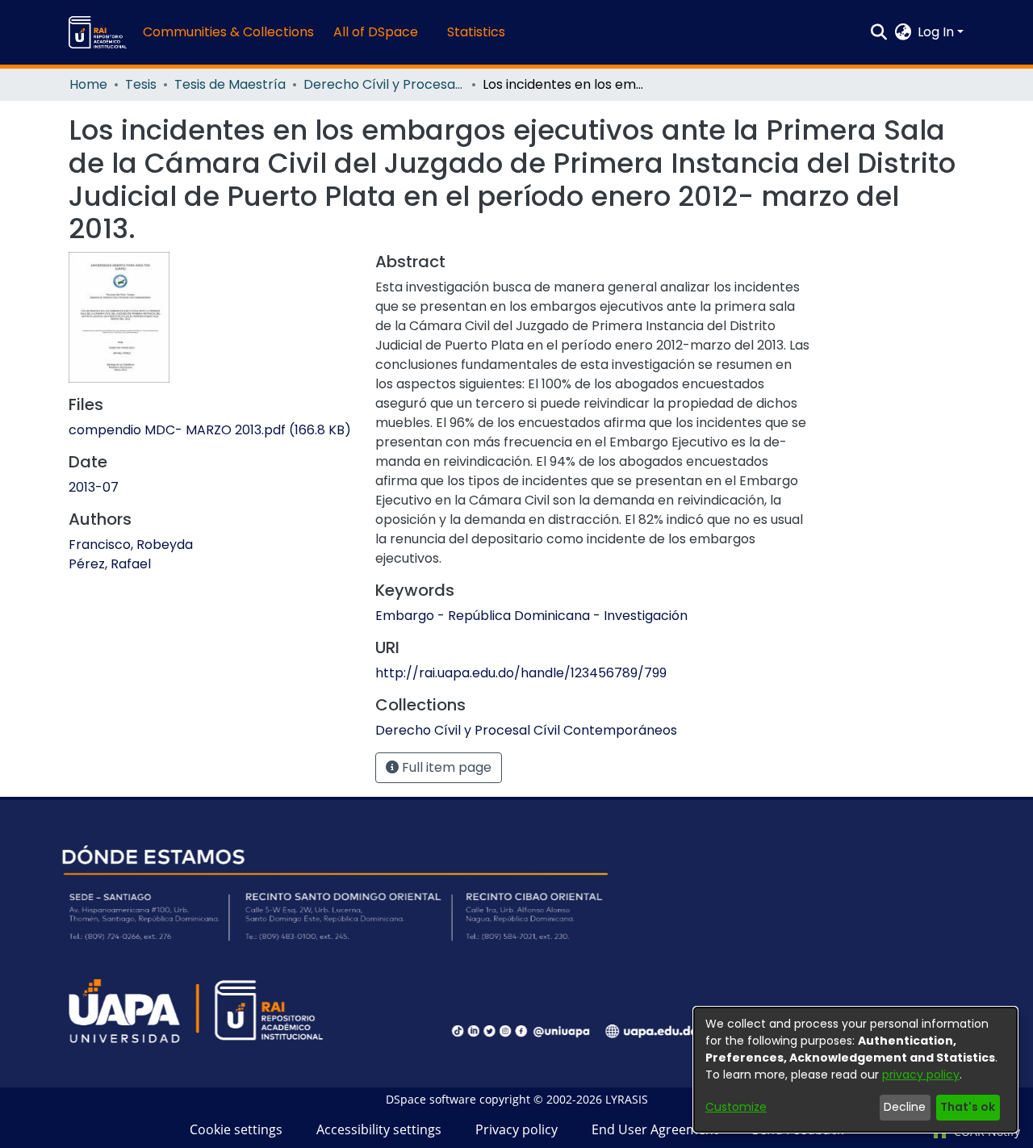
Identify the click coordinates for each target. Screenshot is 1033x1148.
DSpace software (431, 1099)
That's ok (967, 1107)
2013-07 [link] (94, 487)
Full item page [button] (445, 767)
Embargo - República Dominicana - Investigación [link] (531, 615)
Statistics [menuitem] (476, 32)
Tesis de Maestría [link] (230, 84)
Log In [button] (937, 32)
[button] (98, 32)
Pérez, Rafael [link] (110, 564)
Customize (736, 1107)
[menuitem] (380, 32)
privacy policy (921, 1074)
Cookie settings (236, 1129)
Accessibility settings (378, 1129)
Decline (905, 1107)
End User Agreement (655, 1129)
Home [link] (88, 84)
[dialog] (855, 1070)
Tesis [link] (141, 84)
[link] (210, 430)
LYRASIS (626, 1099)
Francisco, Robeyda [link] (131, 544)
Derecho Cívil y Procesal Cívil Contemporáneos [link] (384, 84)
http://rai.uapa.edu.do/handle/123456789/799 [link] (521, 673)
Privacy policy (516, 1129)
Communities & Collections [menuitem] (228, 32)
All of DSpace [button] (375, 32)
